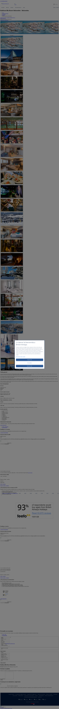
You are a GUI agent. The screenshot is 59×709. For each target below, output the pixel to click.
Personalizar (29, 362)
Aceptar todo (29, 359)
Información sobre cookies (20, 356)
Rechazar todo (29, 366)
